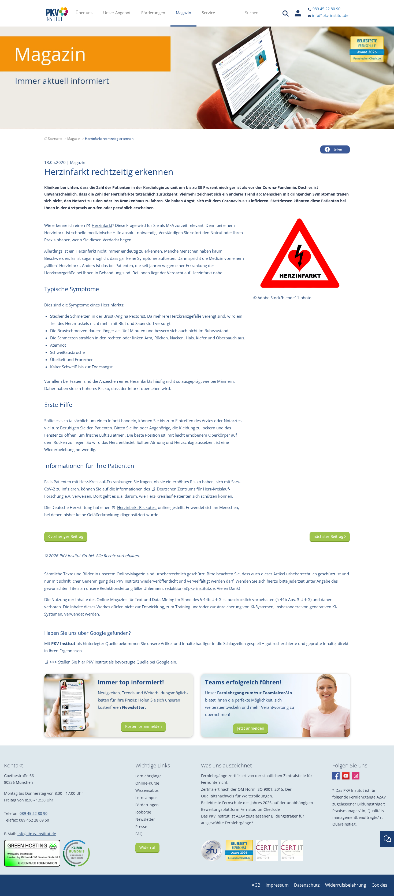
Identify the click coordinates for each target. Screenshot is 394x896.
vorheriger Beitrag (66, 536)
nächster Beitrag (329, 536)
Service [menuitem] (208, 12)
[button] (335, 149)
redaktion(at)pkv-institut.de (190, 588)
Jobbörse (143, 812)
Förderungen (147, 804)
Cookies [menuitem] (379, 885)
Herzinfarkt (102, 225)
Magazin (73, 138)
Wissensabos (147, 790)
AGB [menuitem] (256, 885)
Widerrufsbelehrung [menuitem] (345, 885)
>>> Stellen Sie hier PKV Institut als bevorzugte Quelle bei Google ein (113, 662)
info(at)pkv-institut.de (36, 833)
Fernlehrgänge (148, 775)
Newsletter (145, 819)
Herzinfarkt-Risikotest (137, 507)
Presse (141, 826)
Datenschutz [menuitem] (307, 885)
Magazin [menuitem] (183, 12)
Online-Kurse (147, 783)
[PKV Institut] (57, 14)
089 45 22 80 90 (325, 8)
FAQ (139, 833)
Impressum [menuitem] (277, 885)
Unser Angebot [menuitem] (117, 12)
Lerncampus (146, 797)
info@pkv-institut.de (329, 15)
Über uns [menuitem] (84, 12)
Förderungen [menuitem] (153, 12)
